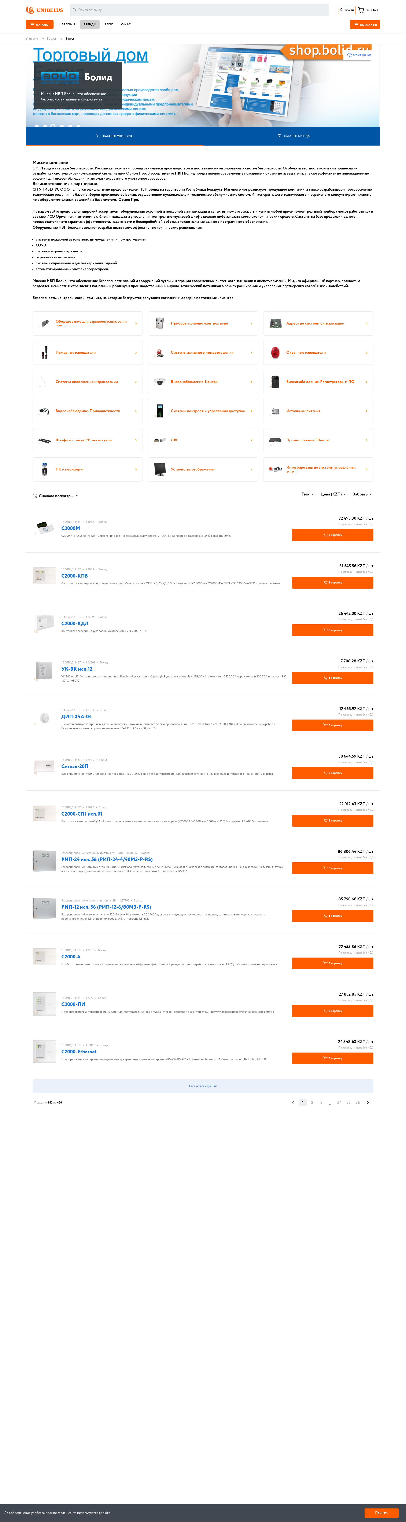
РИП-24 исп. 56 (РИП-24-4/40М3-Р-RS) (107, 859)
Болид (102, 522)
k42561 (90, 663)
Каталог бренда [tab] (297, 136)
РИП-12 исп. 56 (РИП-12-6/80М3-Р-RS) (106, 907)
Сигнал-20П (74, 766)
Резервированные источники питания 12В (88, 901)
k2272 (89, 998)
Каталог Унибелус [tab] (118, 136)
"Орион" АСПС (71, 617)
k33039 (90, 710)
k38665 (132, 853)
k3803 (90, 569)
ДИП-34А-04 (76, 717)
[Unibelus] (44, 10)
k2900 (90, 760)
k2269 (90, 617)
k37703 (124, 901)
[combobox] (199, 10)
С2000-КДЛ (75, 624)
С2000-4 (70, 957)
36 (358, 1102)
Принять (381, 1513)
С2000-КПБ (74, 576)
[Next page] (368, 1102)
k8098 (90, 807)
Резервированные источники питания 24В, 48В (92, 853)
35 (349, 1102)
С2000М (70, 528)
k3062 (90, 522)
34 (339, 1102)
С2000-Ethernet (79, 1052)
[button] (56, 496)
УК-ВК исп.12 (76, 669)
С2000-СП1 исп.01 (81, 814)
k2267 (90, 950)
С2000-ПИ (73, 1004)
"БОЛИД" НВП (71, 522)
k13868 (90, 1045)
